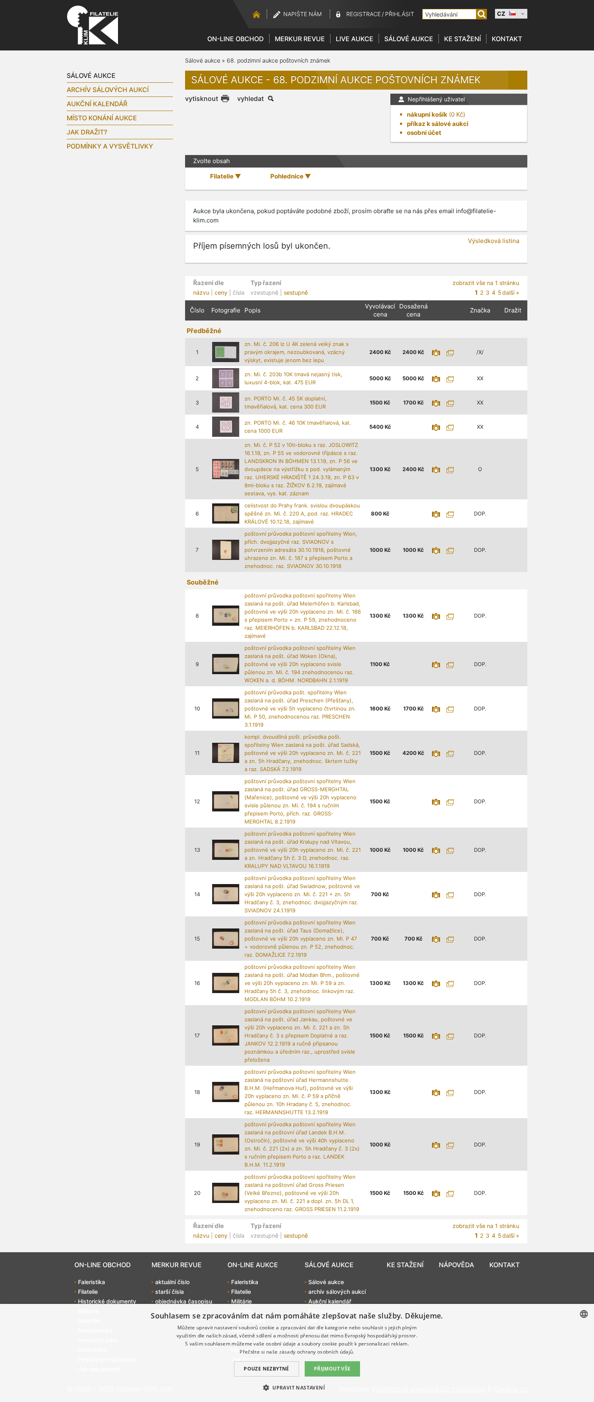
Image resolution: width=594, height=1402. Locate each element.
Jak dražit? (87, 132)
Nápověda (456, 1265)
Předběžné (204, 331)
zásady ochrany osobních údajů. (316, 1351)
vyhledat (250, 98)
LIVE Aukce (354, 39)
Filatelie (88, 1291)
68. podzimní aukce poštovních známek (278, 60)
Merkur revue (300, 39)
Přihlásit (399, 13)
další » (510, 292)
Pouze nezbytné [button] (266, 1368)
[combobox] (584, 1314)
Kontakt (507, 39)
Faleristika (91, 1281)
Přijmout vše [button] (332, 1368)
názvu (201, 292)
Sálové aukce (408, 39)
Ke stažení (462, 39)
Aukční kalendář (97, 104)
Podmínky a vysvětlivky (110, 146)
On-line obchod (235, 39)
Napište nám (302, 13)
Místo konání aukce (102, 118)
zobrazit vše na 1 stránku (486, 282)
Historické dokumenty (107, 1301)
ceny (221, 292)
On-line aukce (252, 1265)
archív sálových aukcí (108, 90)
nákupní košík (427, 114)
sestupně (296, 292)
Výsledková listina (493, 241)
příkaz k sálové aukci (437, 124)
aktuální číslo (172, 1281)
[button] (297, 1387)
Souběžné (203, 582)
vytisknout (201, 98)
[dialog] (297, 1353)
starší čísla (169, 1291)
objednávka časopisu (183, 1301)
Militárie (241, 1301)
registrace (363, 13)
